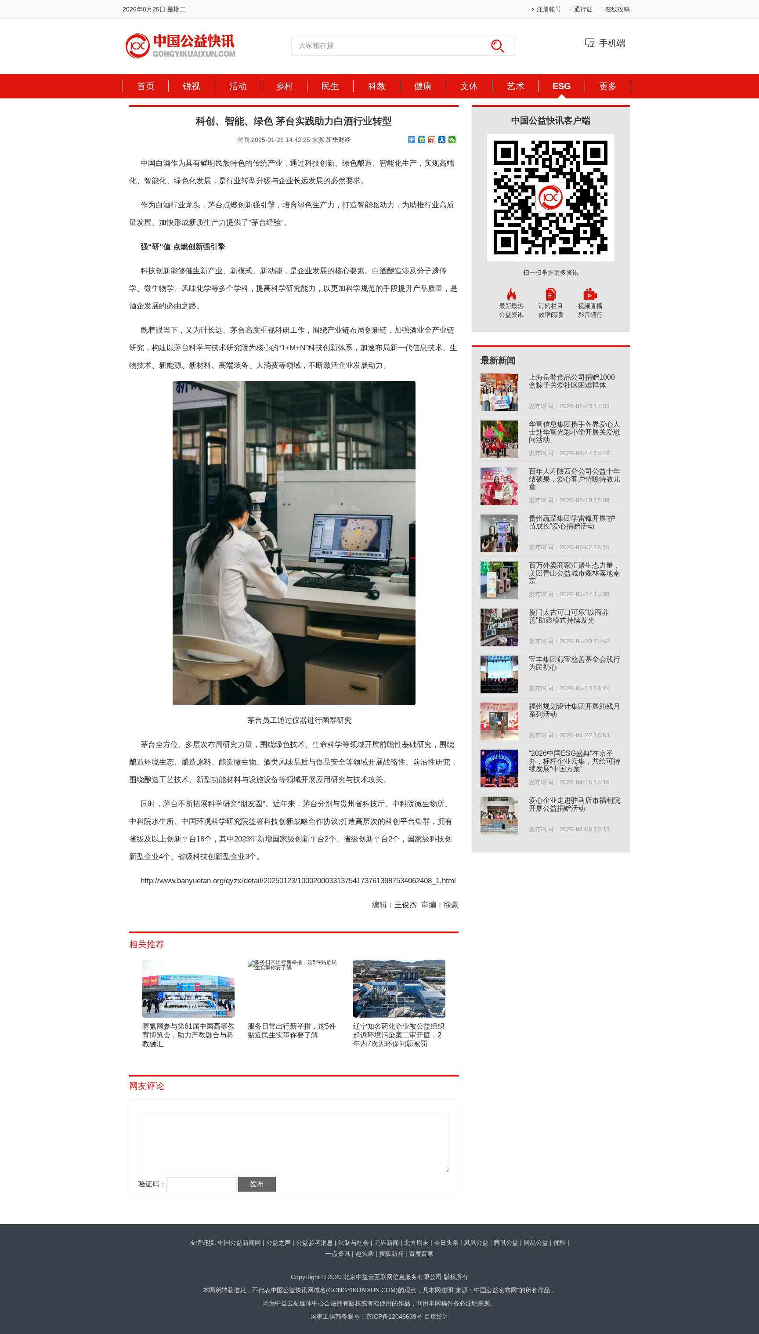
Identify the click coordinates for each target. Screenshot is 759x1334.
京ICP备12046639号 (394, 1316)
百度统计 (436, 1316)
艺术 (515, 86)
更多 (608, 86)
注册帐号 (549, 9)
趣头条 (364, 1253)
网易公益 (536, 1242)
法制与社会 (353, 1242)
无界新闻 (386, 1242)
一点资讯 (337, 1253)
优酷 (559, 1242)
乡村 (284, 86)
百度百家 (421, 1253)
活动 (238, 86)
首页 (146, 86)
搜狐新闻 (391, 1253)
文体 (469, 86)
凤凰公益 (476, 1242)
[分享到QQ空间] (422, 139)
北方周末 (416, 1242)
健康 (423, 86)
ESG (562, 86)
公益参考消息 (314, 1242)
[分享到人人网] (442, 139)
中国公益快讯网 (181, 46)
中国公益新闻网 (239, 1242)
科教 (377, 86)
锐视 (191, 86)
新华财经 (338, 139)
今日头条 (446, 1242)
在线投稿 (617, 9)
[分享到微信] (452, 139)
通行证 (583, 9)
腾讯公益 (506, 1242)
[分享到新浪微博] (432, 139)
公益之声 (278, 1242)
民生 (330, 86)
